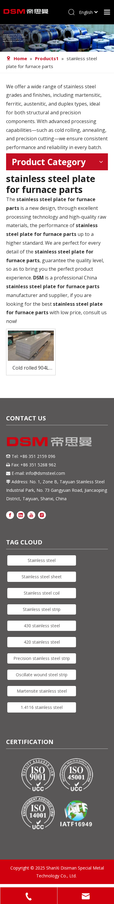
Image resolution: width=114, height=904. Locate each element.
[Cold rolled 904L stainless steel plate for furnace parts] (31, 345)
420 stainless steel (42, 642)
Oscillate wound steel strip (41, 674)
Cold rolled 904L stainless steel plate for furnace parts (30, 368)
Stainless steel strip (41, 609)
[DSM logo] (49, 441)
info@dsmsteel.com (45, 473)
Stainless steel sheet (42, 576)
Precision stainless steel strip (41, 658)
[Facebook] (10, 515)
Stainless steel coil (42, 593)
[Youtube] (31, 515)
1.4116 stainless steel (42, 707)
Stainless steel (42, 560)
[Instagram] (42, 515)
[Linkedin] (21, 515)
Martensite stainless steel (42, 691)
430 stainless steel (42, 625)
